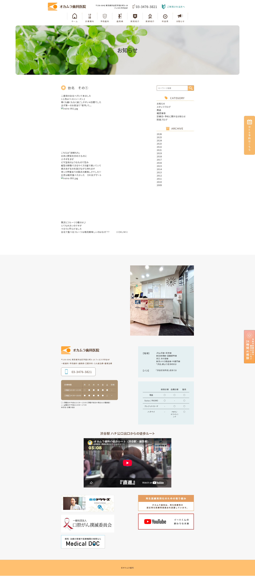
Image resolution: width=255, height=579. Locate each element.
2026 (159, 134)
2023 (159, 143)
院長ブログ (162, 119)
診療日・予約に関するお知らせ (171, 116)
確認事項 (161, 113)
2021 (159, 150)
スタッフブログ (164, 106)
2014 (159, 169)
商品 (159, 110)
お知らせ (161, 103)
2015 (159, 166)
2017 (159, 159)
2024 (159, 140)
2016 (159, 162)
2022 (159, 146)
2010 (159, 182)
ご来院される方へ (176, 6)
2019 (159, 153)
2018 (159, 156)
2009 (159, 185)
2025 (159, 137)
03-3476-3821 (146, 6)
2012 (159, 175)
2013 (159, 172)
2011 (159, 178)
